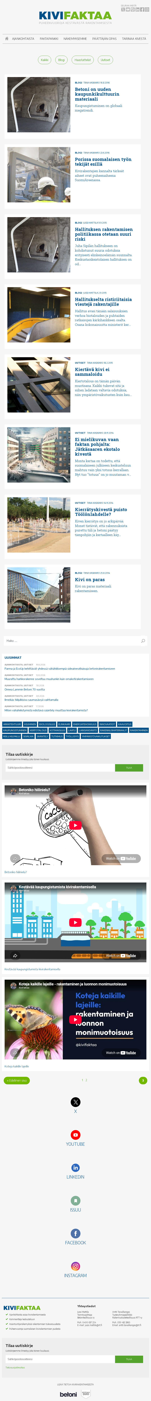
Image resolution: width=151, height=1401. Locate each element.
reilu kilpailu (11, 736)
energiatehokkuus (84, 724)
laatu (72, 730)
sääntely (42, 736)
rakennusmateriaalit (113, 730)
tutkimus (57, 736)
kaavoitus (124, 724)
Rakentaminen (139, 730)
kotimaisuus (57, 730)
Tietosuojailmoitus (15, 1367)
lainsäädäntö (88, 730)
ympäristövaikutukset (96, 736)
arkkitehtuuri (12, 724)
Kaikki (44, 60)
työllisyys (72, 736)
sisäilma (28, 736)
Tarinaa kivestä (134, 39)
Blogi (61, 60)
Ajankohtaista (23, 39)
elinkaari (64, 724)
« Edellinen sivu (17, 1080)
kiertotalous (38, 730)
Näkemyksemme (75, 39)
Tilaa (129, 767)
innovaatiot (107, 724)
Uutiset (105, 60)
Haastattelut (83, 60)
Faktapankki (49, 39)
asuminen (30, 724)
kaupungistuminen (15, 730)
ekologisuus (47, 724)
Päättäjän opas (104, 39)
